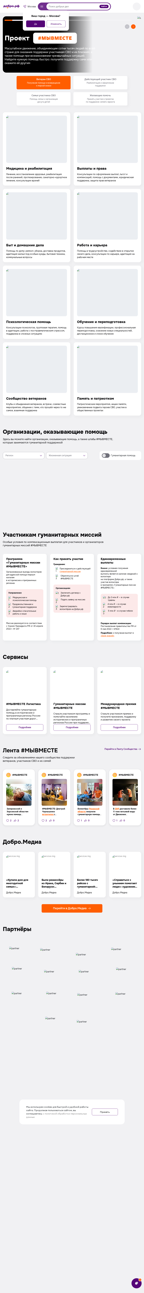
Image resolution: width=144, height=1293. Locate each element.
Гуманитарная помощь (123, 455)
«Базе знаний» (107, 635)
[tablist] (72, 91)
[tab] (44, 82)
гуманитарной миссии (70, 571)
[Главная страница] (11, 6)
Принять (105, 1112)
